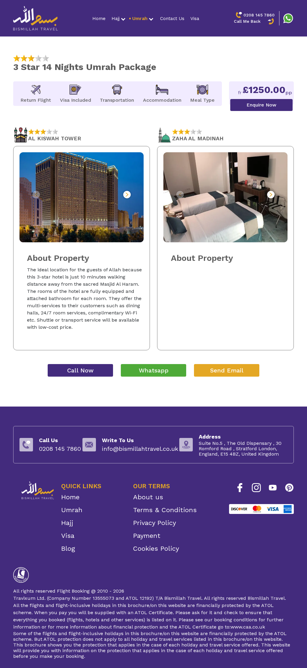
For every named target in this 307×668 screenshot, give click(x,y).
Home (99, 18)
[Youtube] (272, 487)
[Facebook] (239, 487)
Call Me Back (247, 21)
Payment (146, 535)
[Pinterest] (289, 487)
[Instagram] (256, 487)
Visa (194, 18)
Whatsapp (153, 370)
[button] (127, 194)
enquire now (261, 105)
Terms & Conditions (165, 510)
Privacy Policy (154, 523)
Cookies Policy (156, 548)
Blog (68, 548)
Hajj (116, 18)
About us (148, 497)
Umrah (140, 18)
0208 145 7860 (259, 15)
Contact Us (172, 18)
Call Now (80, 370)
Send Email (226, 370)
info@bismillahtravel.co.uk (140, 448)
